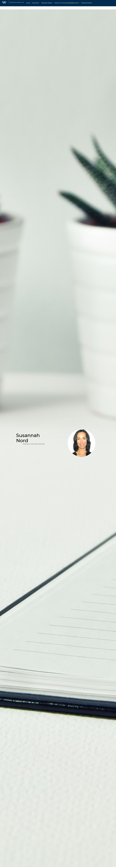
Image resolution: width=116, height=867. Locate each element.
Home (28, 3)
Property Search (86, 3)
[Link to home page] (4, 3)
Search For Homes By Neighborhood (67, 4)
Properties (36, 4)
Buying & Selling (48, 4)
